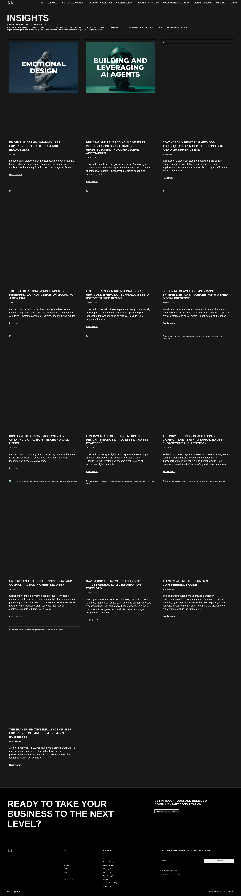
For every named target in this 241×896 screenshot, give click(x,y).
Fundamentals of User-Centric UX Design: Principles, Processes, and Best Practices (118, 440)
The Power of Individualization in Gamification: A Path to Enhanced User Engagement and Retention (193, 440)
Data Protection (68, 879)
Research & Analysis (148, 3)
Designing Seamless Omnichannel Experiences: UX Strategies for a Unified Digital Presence (195, 294)
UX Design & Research (100, 3)
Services (52, 3)
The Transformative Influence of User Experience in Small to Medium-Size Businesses (40, 733)
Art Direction (107, 886)
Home (40, 3)
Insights (220, 3)
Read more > (15, 174)
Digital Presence (203, 3)
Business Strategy (108, 862)
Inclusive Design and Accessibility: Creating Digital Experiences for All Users (39, 440)
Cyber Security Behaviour (110, 876)
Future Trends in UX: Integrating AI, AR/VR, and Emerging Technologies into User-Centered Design (117, 294)
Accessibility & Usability (176, 3)
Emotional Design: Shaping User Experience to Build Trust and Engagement (34, 146)
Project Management (72, 3)
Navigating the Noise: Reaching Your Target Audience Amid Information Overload (115, 585)
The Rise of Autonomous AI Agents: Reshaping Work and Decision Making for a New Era (42, 294)
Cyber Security (124, 3)
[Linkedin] (15, 891)
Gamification (107, 872)
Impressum (67, 876)
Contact (234, 3)
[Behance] (18, 891)
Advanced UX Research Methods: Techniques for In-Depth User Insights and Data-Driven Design (193, 146)
